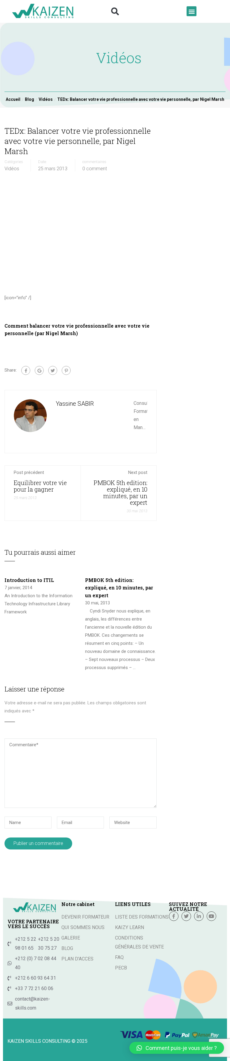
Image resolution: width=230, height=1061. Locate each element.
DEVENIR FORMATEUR (85, 917)
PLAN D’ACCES (77, 959)
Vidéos (11, 168)
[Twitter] (52, 370)
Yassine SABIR (75, 404)
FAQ (119, 957)
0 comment (94, 168)
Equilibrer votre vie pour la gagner (40, 486)
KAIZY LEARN (129, 927)
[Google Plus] (39, 370)
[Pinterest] (66, 370)
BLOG (67, 948)
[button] (115, 11)
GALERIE (70, 938)
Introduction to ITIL (29, 580)
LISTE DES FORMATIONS (142, 917)
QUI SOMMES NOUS (83, 927)
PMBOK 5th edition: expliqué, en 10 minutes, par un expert (120, 492)
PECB (121, 968)
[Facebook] (25, 370)
